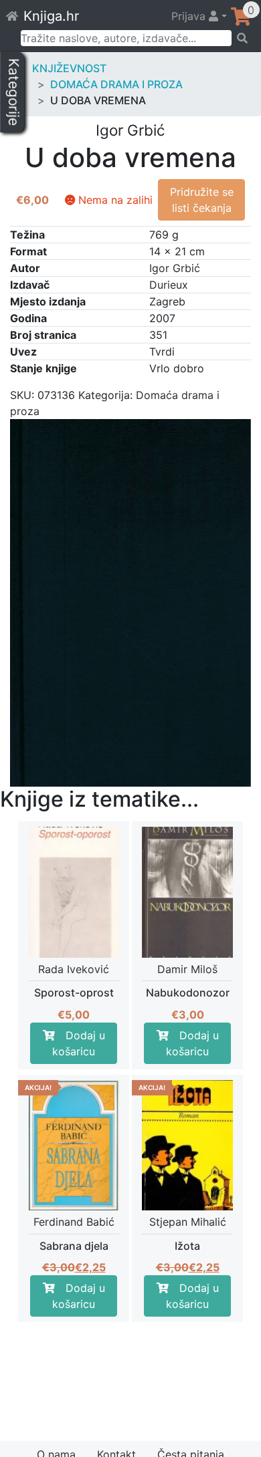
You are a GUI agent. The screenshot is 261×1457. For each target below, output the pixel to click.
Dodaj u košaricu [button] (78, 1043)
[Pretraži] (242, 38)
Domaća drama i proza (116, 84)
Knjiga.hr (51, 16)
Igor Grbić (174, 268)
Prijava (190, 16)
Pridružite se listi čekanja (202, 200)
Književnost (69, 68)
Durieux (168, 284)
